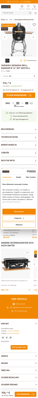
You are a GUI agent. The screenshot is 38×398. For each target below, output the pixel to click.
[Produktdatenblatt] (29, 290)
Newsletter (5, 341)
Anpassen (17, 218)
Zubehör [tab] (5, 153)
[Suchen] (30, 13)
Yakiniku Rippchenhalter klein (11, 230)
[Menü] (35, 13)
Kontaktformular (7, 328)
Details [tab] (18, 177)
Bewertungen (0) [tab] (9, 145)
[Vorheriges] (4, 37)
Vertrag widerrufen (19, 347)
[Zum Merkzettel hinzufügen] (34, 25)
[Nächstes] (33, 37)
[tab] (19, 129)
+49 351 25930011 (13, 331)
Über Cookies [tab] (31, 177)
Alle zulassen (19, 211)
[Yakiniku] (7, 61)
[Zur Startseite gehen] (6, 7)
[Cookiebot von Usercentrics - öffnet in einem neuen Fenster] (27, 171)
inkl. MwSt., (12, 86)
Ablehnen (19, 224)
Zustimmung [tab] (6, 177)
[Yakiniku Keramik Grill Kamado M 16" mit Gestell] (19, 39)
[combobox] (14, 13)
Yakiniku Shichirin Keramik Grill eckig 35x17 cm (14, 280)
